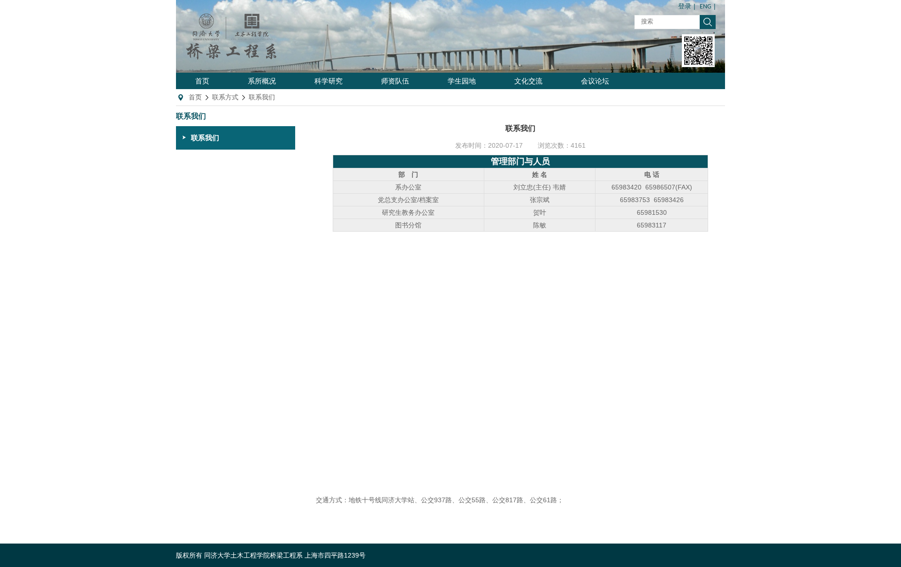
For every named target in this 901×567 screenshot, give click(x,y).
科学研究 (328, 81)
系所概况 (262, 81)
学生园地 (462, 81)
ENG (705, 6)
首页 (202, 81)
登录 (684, 6)
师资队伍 (395, 81)
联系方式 (225, 97)
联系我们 (262, 97)
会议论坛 (595, 81)
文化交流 (528, 81)
